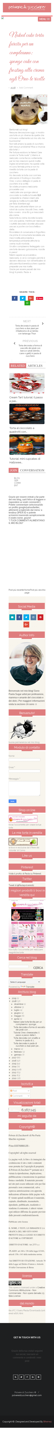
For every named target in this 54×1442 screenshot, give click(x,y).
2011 (14, 1075)
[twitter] (26, 617)
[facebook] (19, 617)
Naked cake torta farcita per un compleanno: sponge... (28, 1023)
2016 (14, 1061)
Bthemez (47, 1421)
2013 (14, 1069)
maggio (18, 1016)
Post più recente (16, 590)
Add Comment (26, 88)
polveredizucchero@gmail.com (27, 1395)
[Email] (12, 617)
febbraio (18, 1052)
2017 (14, 1057)
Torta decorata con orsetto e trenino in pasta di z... (27, 1039)
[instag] (33, 617)
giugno (17, 1013)
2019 (14, 998)
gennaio (18, 1055)
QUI (39, 195)
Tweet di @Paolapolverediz (21, 885)
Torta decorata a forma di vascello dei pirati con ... (29, 1028)
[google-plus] (26, 624)
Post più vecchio (38, 590)
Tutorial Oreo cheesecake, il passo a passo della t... (26, 1033)
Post (14, 1091)
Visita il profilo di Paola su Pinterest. (25, 873)
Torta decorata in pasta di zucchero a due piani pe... (27, 1044)
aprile (17, 1019)
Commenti (17, 1096)
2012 (14, 1072)
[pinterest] (40, 617)
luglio (17, 1010)
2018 (14, 1001)
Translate (30, 987)
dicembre (19, 1004)
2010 (14, 1078)
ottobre (18, 1007)
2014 (14, 1066)
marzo (17, 1049)
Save (40, 298)
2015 (14, 1063)
